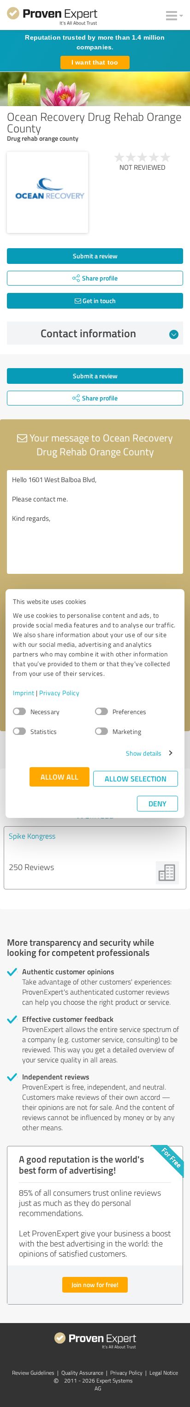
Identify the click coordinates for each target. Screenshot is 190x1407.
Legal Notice (163, 1373)
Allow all (59, 776)
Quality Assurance (82, 1373)
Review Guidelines (33, 1373)
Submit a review (95, 255)
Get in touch (98, 300)
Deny (157, 803)
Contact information (88, 333)
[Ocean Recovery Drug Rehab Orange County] (47, 192)
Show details (143, 753)
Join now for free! (95, 1284)
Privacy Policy (59, 692)
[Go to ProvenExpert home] (52, 17)
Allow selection (135, 778)
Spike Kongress (32, 836)
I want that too (94, 62)
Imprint (24, 692)
